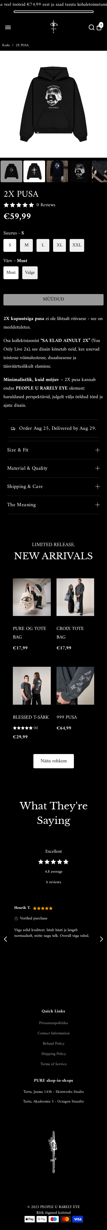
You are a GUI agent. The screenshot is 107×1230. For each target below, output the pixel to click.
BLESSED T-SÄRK (31, 717)
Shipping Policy (53, 1054)
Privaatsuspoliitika (53, 1023)
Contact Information (54, 1033)
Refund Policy (53, 1043)
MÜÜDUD (53, 299)
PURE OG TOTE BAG (29, 633)
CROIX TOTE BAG (70, 633)
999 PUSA (66, 717)
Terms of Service (54, 1064)
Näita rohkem (54, 761)
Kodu (6, 45)
